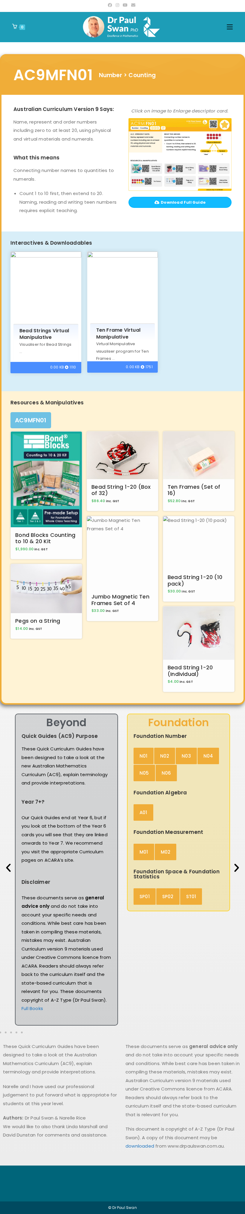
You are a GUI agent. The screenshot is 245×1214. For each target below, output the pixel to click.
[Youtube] (125, 5)
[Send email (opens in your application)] (133, 5)
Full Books (32, 1008)
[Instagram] (117, 5)
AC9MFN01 (31, 420)
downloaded (139, 1146)
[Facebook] (111, 5)
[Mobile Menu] (230, 27)
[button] (8, 867)
